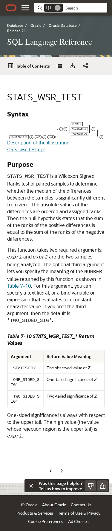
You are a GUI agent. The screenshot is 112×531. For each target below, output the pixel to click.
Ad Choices (78, 521)
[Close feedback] (31, 485)
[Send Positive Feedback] (102, 485)
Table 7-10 (19, 286)
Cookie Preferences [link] (45, 521)
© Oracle (29, 504)
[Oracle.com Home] (11, 7)
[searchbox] (85, 8)
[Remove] (57, 7)
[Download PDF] (72, 65)
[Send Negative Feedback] (90, 485)
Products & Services (34, 513)
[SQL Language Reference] (59, 65)
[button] (25, 7)
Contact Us (81, 504)
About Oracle (54, 504)
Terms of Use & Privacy (79, 513)
